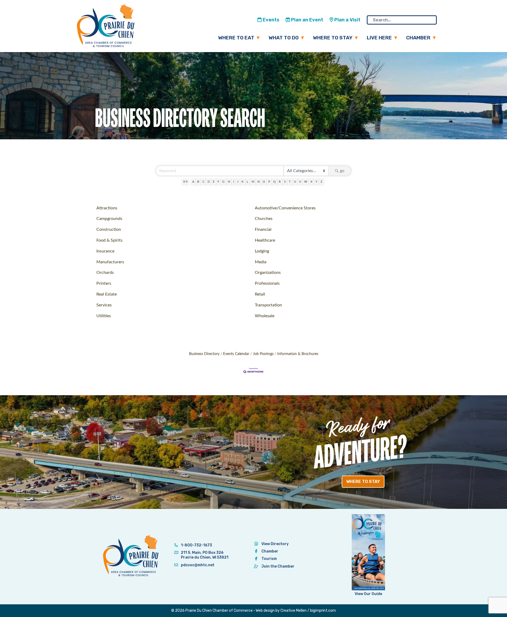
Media (260, 262)
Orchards (105, 272)
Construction (108, 229)
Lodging (262, 251)
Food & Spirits (109, 240)
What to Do (284, 38)
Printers (103, 283)
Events (270, 20)
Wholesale (264, 316)
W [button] (305, 181)
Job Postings (263, 354)
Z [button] (321, 181)
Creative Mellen (293, 610)
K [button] (242, 181)
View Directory (275, 544)
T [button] (290, 181)
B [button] (198, 181)
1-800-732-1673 (196, 545)
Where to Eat (236, 38)
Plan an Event (306, 20)
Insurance (105, 251)
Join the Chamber (277, 566)
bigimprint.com (323, 610)
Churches (264, 219)
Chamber (418, 38)
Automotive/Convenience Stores (285, 208)
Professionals (267, 283)
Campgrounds (109, 219)
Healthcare (265, 240)
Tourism (269, 558)
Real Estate (106, 294)
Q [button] (274, 181)
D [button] (209, 181)
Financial (263, 229)
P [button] (269, 181)
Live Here (379, 38)
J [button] (237, 181)
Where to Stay (333, 38)
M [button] (253, 181)
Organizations (268, 272)
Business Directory (204, 354)
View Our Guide (368, 594)
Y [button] (316, 181)
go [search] (342, 171)
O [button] (264, 181)
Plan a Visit (346, 20)
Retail (260, 294)
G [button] (223, 181)
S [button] (285, 181)
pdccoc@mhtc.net (197, 565)
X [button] (311, 181)
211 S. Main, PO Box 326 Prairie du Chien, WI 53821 (204, 555)
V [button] (300, 181)
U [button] (295, 181)
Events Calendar (236, 354)
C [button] (203, 181)
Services (104, 305)
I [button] (233, 181)
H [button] (229, 181)
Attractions (106, 208)
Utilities (103, 316)
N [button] (258, 181)
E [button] (213, 181)
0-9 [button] (185, 181)
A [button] (193, 181)
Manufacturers (110, 262)
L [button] (247, 181)
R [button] (280, 181)
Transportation (268, 305)
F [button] (218, 181)
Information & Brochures (297, 354)
